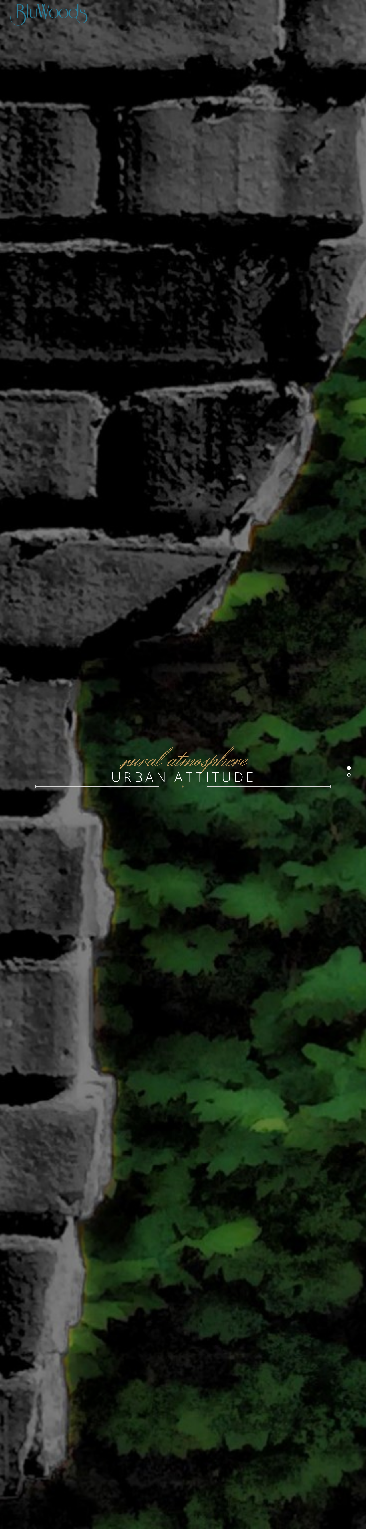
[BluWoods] (183, 14)
